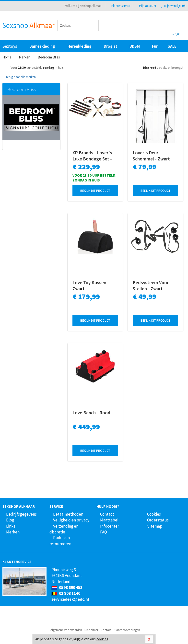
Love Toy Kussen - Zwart (90, 286)
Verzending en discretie (63, 529)
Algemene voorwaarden (66, 630)
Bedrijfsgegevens (21, 514)
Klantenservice (120, 6)
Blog (10, 520)
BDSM (134, 46)
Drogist (110, 46)
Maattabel (109, 520)
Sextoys (9, 46)
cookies (102, 639)
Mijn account (147, 6)
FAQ (103, 532)
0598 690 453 (70, 587)
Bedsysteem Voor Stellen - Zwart (151, 286)
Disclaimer (91, 630)
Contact (107, 514)
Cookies (154, 514)
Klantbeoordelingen (127, 630)
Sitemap (154, 526)
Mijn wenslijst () (175, 6)
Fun (155, 46)
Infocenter (109, 526)
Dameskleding (42, 46)
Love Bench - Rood (91, 413)
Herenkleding (80, 46)
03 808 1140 (69, 593)
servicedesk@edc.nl (70, 599)
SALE (172, 46)
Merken (13, 532)
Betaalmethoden (68, 514)
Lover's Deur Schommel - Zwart (151, 156)
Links (10, 526)
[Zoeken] (102, 25)
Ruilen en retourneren (60, 540)
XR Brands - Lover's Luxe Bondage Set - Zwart (92, 156)
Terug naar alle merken (20, 77)
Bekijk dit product (95, 190)
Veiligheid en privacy (71, 520)
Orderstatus (158, 520)
